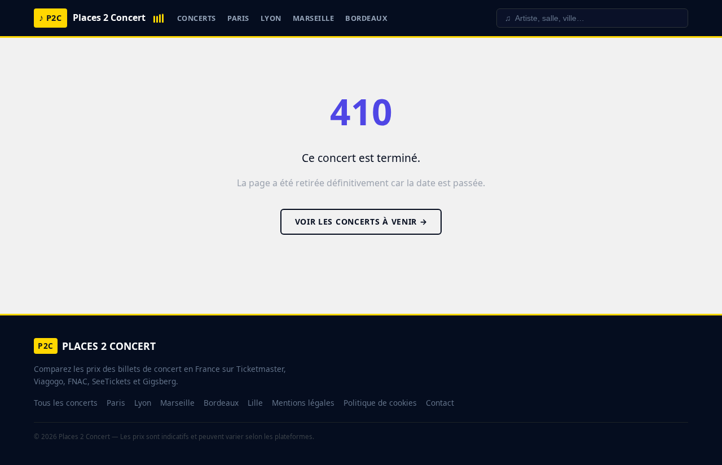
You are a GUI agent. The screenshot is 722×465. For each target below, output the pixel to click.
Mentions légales (303, 402)
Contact (440, 402)
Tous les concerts (66, 402)
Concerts (196, 18)
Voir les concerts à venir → (361, 221)
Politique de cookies (380, 402)
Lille (255, 402)
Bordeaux (366, 18)
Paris (238, 18)
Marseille (313, 18)
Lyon (271, 18)
